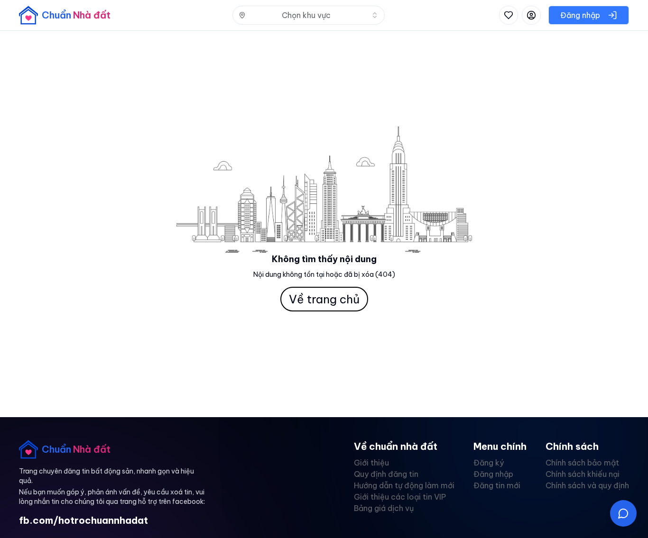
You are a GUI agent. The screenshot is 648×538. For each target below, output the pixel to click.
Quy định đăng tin (386, 474)
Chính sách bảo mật (582, 462)
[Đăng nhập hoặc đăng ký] (531, 15)
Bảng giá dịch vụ (384, 508)
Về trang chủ (324, 299)
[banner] (65, 15)
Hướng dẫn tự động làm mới (404, 485)
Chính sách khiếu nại (583, 474)
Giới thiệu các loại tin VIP (400, 497)
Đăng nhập (493, 474)
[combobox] (308, 15)
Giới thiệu (371, 462)
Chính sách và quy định (587, 485)
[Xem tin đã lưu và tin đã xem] (508, 15)
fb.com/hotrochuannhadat (83, 520)
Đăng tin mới (496, 485)
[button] (623, 513)
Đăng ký (488, 462)
